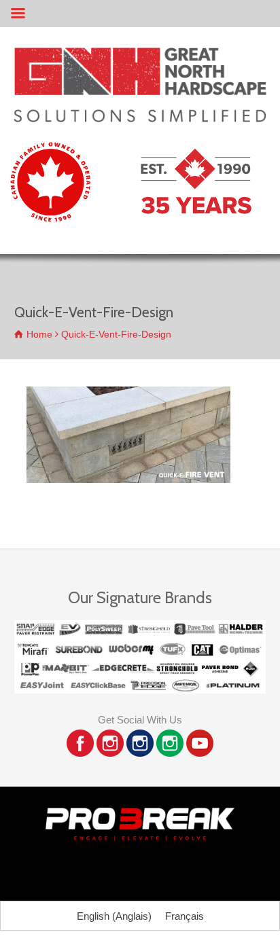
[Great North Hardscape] (140, 118)
